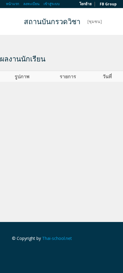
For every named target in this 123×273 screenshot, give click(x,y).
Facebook (13, 251)
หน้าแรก (12, 3)
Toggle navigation (11, 22)
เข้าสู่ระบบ (52, 3)
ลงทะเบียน (31, 3)
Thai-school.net (57, 238)
